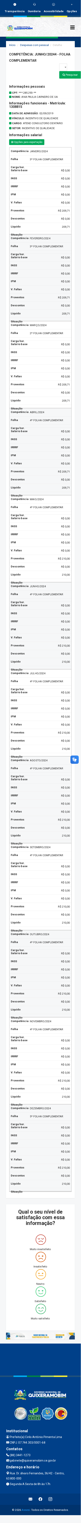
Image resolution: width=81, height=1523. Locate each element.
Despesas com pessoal (34, 45)
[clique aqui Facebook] (40, 1499)
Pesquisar (71, 74)
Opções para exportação (27, 142)
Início (12, 45)
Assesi (26, 1509)
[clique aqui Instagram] (50, 1499)
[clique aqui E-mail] (30, 1499)
